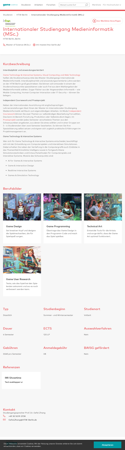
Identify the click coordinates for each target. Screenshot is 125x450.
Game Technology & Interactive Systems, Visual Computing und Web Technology (41, 75)
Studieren (8, 15)
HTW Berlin (22, 15)
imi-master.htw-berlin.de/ (48, 45)
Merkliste (96, 5)
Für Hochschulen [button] (111, 5)
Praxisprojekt (9, 120)
